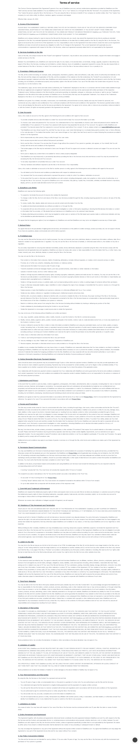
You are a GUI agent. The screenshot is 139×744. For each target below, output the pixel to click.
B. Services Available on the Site (30, 52)
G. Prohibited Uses (25, 236)
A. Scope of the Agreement (28, 24)
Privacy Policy (88, 397)
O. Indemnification (25, 557)
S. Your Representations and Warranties (33, 675)
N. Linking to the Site (26, 542)
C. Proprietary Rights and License (31, 71)
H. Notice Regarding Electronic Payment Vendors (37, 359)
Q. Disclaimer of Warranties (28, 608)
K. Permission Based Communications (32, 447)
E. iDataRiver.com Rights (27, 188)
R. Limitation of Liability (26, 645)
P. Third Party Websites (27, 581)
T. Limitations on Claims (27, 704)
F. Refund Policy (24, 225)
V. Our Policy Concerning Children (31, 736)
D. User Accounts (24, 112)
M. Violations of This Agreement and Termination (36, 505)
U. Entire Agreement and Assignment (32, 715)
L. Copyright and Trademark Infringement (34, 488)
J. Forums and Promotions (28, 404)
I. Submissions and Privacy (28, 380)
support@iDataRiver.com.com (111, 127)
